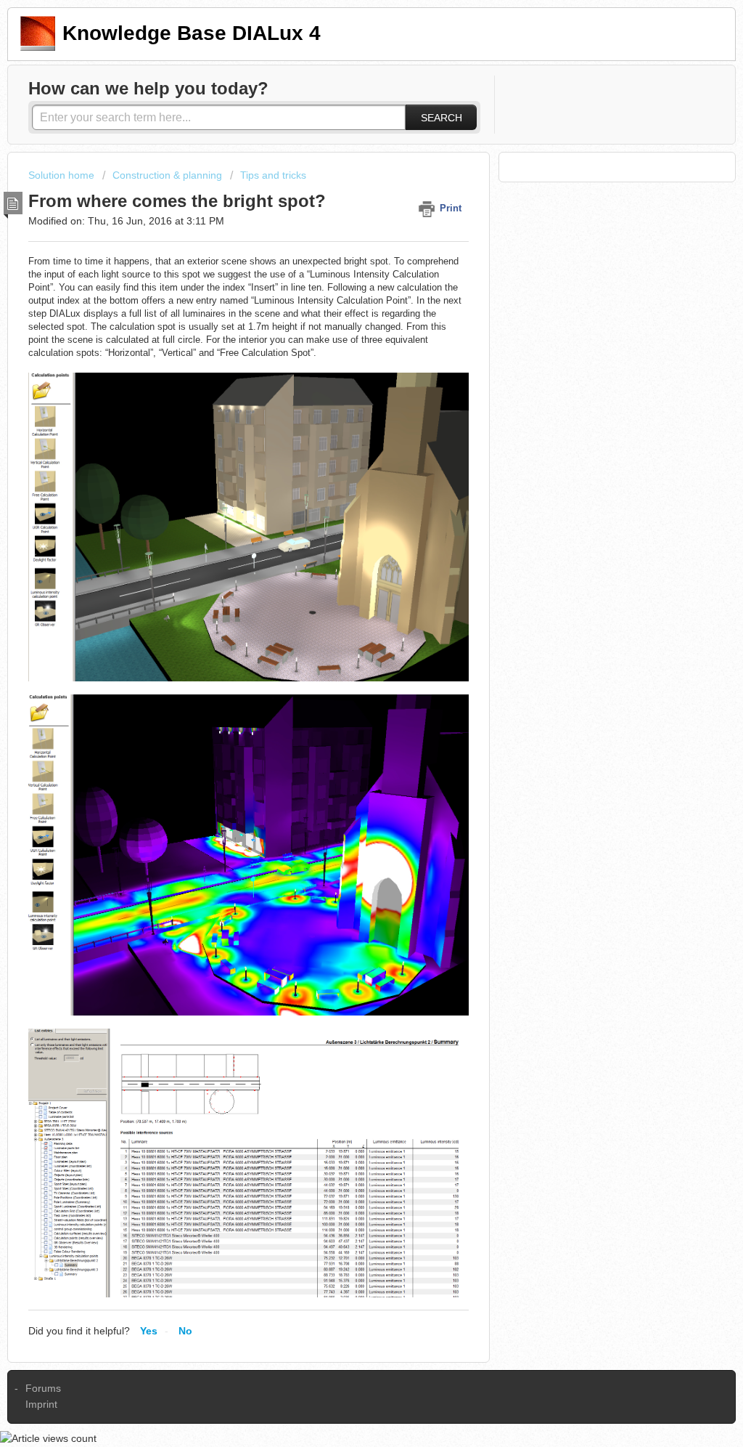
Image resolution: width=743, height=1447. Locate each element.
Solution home (62, 175)
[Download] (344, 545)
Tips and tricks (273, 175)
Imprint (41, 1404)
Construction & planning (167, 175)
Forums (43, 1388)
